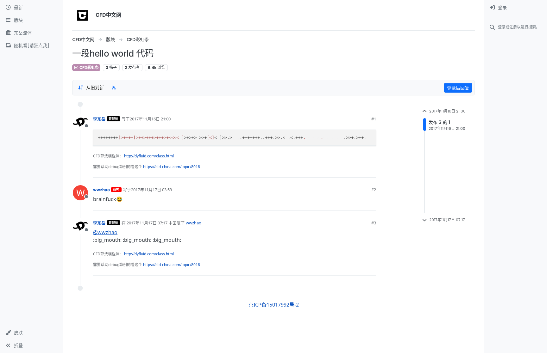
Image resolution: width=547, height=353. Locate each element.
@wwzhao (105, 232)
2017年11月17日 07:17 (147, 223)
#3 (373, 223)
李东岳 (99, 118)
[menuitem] (515, 8)
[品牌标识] (83, 15)
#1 (373, 119)
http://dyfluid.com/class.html (149, 156)
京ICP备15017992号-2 (273, 304)
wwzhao (101, 189)
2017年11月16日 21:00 (150, 119)
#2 (373, 189)
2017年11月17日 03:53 (151, 189)
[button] (31, 333)
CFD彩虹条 (89, 67)
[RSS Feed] (113, 87)
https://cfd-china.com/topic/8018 (171, 166)
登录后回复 (458, 87)
